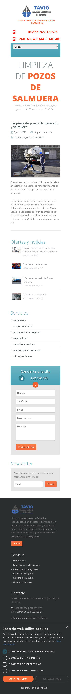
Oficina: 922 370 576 (42, 32)
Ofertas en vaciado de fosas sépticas (38, 280)
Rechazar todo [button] (52, 678)
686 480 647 (57, 39)
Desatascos (19, 320)
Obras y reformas (22, 356)
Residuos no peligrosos (25, 569)
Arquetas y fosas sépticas (27, 332)
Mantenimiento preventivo (27, 350)
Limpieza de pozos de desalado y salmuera (34, 125)
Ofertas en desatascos (35, 264)
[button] (35, 688)
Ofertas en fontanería (34, 294)
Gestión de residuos (24, 344)
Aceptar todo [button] (18, 678)
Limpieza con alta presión (26, 564)
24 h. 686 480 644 (31, 39)
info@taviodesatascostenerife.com (29, 617)
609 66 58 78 (23, 611)
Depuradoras (20, 338)
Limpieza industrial (23, 326)
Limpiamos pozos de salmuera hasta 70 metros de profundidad (40, 249)
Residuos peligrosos (24, 573)
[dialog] (35, 658)
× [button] (67, 627)
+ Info (17, 543)
